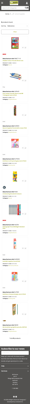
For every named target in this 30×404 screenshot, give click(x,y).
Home (7, 14)
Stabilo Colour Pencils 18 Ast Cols (13, 60)
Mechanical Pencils (13, 265)
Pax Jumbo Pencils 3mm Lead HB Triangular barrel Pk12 (13, 94)
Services (4, 371)
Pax (4, 87)
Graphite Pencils (12, 99)
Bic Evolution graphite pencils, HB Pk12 (15, 327)
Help (2, 366)
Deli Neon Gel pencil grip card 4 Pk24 (14, 294)
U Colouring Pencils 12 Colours (12, 194)
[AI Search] (27, 8)
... (11, 14)
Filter (15, 32)
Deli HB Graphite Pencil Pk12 (11, 261)
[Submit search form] (25, 8)
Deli (4, 121)
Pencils (10, 65)
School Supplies (20, 14)
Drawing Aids (11, 165)
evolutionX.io (19, 402)
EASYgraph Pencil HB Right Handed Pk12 (13, 227)
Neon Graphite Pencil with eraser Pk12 (15, 128)
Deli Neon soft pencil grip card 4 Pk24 (14, 161)
